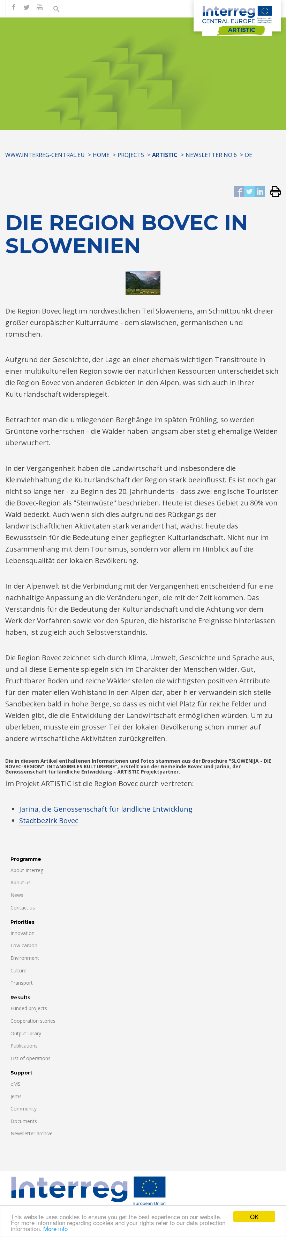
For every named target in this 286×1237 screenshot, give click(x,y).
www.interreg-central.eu (45, 155)
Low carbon (23, 945)
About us (20, 882)
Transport (21, 982)
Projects (131, 155)
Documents (23, 1121)
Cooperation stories (32, 1020)
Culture (18, 970)
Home (101, 155)
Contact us (22, 907)
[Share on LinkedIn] (260, 192)
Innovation (22, 933)
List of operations (30, 1058)
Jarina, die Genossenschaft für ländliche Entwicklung (106, 809)
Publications (24, 1045)
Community (23, 1108)
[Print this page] (273, 192)
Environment (24, 958)
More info (55, 1228)
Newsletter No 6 (211, 155)
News (16, 895)
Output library (25, 1033)
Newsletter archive (31, 1133)
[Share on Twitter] (249, 192)
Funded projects (28, 1008)
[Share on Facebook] (239, 192)
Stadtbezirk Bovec (48, 820)
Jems (16, 1096)
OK (254, 1216)
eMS (15, 1083)
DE (248, 155)
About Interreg (26, 870)
